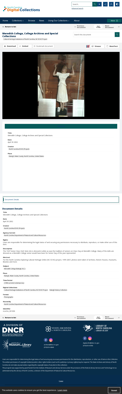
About (76, 20)
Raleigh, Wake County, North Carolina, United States (26, 156)
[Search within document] (117, 34)
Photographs (8, 297)
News (41, 20)
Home (5, 20)
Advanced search (77, 8)
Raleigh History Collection (58, 290)
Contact (61, 381)
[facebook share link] (46, 340)
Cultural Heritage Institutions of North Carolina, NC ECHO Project (25, 39)
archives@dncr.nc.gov (51, 345)
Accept (114, 390)
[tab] (61, 126)
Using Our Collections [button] (58, 20)
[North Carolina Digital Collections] (21, 9)
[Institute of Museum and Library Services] (16, 344)
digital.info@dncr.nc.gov (91, 343)
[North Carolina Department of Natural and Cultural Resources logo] (13, 330)
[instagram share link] (51, 340)
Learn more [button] (62, 390)
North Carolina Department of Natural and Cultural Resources (25, 235)
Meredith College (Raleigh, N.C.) (14, 269)
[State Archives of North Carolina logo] (58, 329)
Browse (31, 20)
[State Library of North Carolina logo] (97, 328)
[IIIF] (88, 46)
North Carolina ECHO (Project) (19, 149)
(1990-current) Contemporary (14, 283)
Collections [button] (17, 20)
